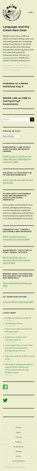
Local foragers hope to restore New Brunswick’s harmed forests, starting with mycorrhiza (19, 348)
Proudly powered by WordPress (15, 467)
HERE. (31, 219)
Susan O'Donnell (8, 65)
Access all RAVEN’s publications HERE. (18, 302)
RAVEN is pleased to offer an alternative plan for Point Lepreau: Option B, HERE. (16, 260)
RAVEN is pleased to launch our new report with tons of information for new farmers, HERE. (17, 159)
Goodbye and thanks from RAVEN (18, 318)
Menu (31, 12)
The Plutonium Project (14, 323)
